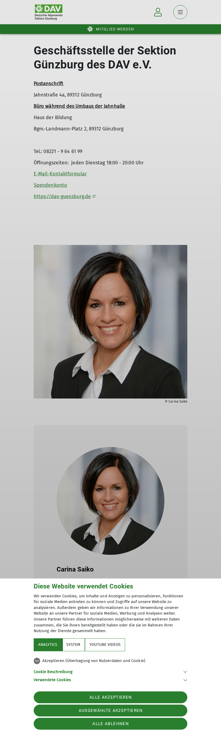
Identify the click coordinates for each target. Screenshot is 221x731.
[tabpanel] (110, 669)
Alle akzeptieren (110, 697)
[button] (110, 671)
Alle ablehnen (110, 723)
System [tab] (73, 644)
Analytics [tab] (47, 644)
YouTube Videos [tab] (104, 644)
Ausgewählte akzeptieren (111, 710)
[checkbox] (110, 661)
